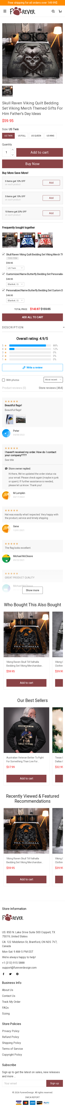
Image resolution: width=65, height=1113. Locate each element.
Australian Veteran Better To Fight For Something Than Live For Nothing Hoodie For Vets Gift (25, 760)
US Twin (14, 129)
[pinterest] (18, 973)
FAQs (5, 1007)
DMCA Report (32, 1097)
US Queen (36, 136)
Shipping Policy (11, 1043)
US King (50, 136)
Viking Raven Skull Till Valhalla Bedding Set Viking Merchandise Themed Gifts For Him (24, 664)
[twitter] (11, 973)
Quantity (7, 144)
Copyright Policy (12, 1054)
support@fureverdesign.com (19, 967)
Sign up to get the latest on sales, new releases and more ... (31, 1074)
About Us (7, 990)
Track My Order (11, 1001)
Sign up (54, 1083)
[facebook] (4, 973)
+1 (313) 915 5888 (13, 962)
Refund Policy (10, 1037)
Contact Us (8, 996)
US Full (22, 136)
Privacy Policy (10, 1031)
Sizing (6, 1013)
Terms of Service (12, 1048)
